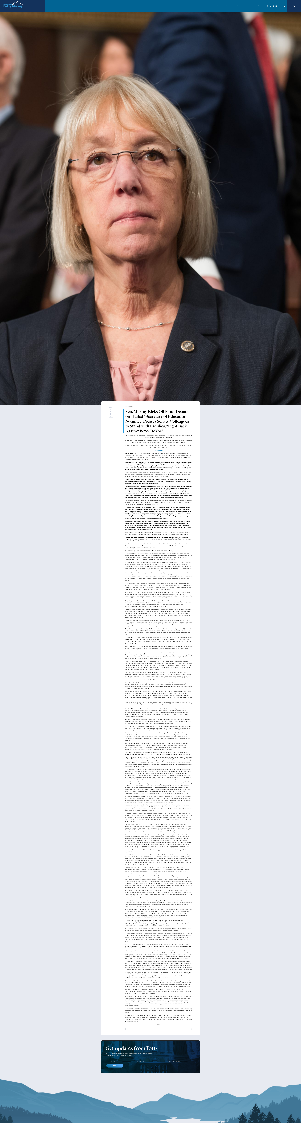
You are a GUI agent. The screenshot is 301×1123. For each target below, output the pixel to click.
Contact (260, 6)
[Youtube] (270, 6)
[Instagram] (267, 6)
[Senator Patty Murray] (13, 9)
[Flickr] (276, 6)
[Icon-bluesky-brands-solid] (285, 6)
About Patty (217, 6)
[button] (294, 6)
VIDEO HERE (158, 450)
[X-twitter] (279, 6)
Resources (240, 6)
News (250, 6)
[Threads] (282, 6)
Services (228, 6)
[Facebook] (273, 6)
